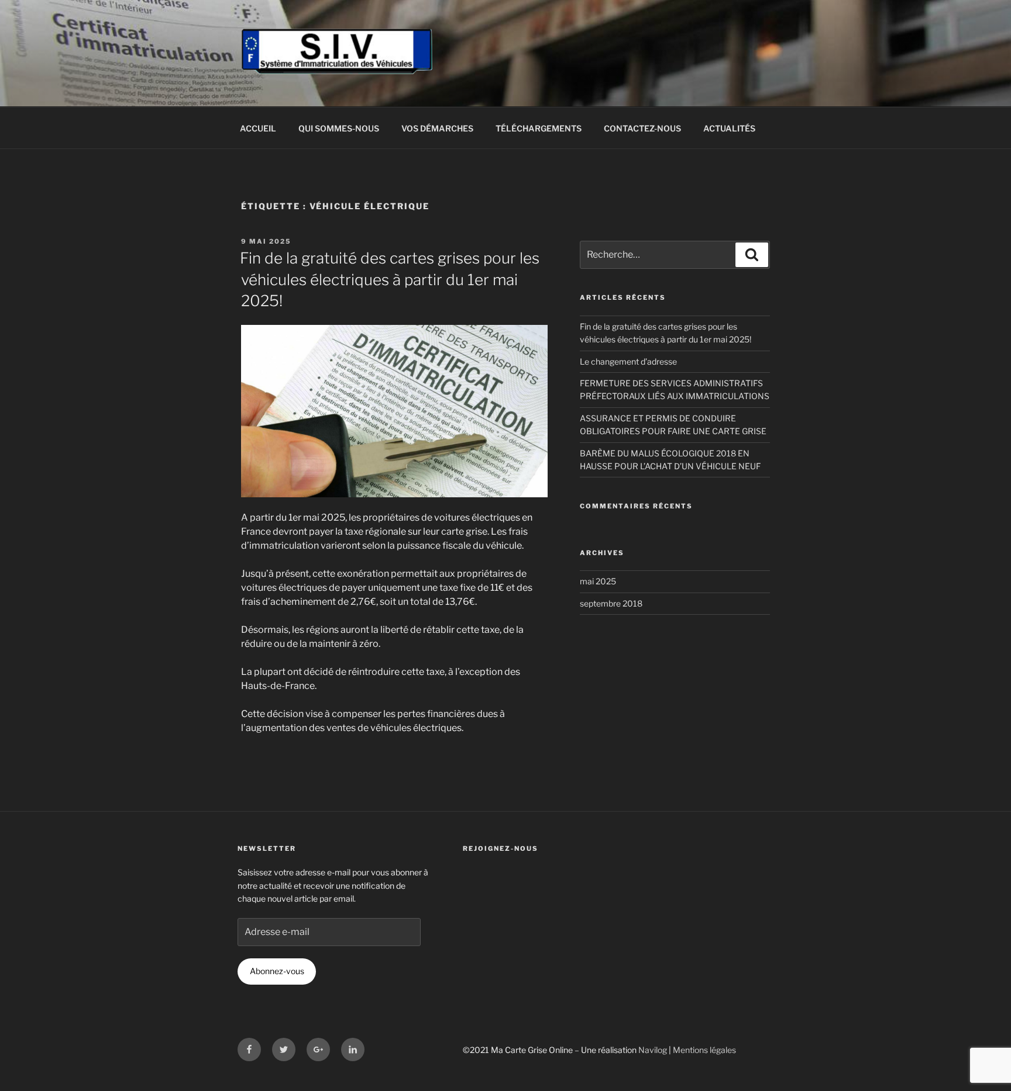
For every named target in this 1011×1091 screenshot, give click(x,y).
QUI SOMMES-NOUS (338, 128)
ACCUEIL (258, 128)
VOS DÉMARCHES (437, 128)
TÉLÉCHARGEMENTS (539, 128)
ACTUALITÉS (729, 128)
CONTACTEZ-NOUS (642, 128)
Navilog (652, 1050)
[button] (986, 16)
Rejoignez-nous (500, 848)
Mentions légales (704, 1050)
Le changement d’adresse (628, 361)
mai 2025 (598, 581)
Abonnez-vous (277, 971)
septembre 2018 (611, 603)
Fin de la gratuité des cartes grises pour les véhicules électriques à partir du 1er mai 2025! (389, 279)
